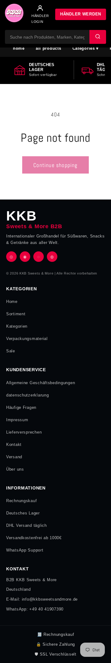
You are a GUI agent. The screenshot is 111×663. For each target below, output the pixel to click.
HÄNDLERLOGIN (40, 18)
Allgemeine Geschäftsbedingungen (40, 382)
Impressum (17, 420)
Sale (10, 351)
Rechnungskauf (21, 500)
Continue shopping (55, 165)
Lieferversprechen (24, 432)
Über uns (15, 469)
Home (12, 301)
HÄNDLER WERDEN (80, 14)
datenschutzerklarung (27, 395)
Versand (14, 457)
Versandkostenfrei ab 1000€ (34, 537)
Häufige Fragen (21, 407)
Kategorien (16, 326)
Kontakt (14, 444)
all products (48, 48)
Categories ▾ (85, 48)
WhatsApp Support (24, 550)
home (19, 48)
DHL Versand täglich (26, 525)
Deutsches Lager (23, 513)
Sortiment (15, 314)
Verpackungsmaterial (27, 338)
